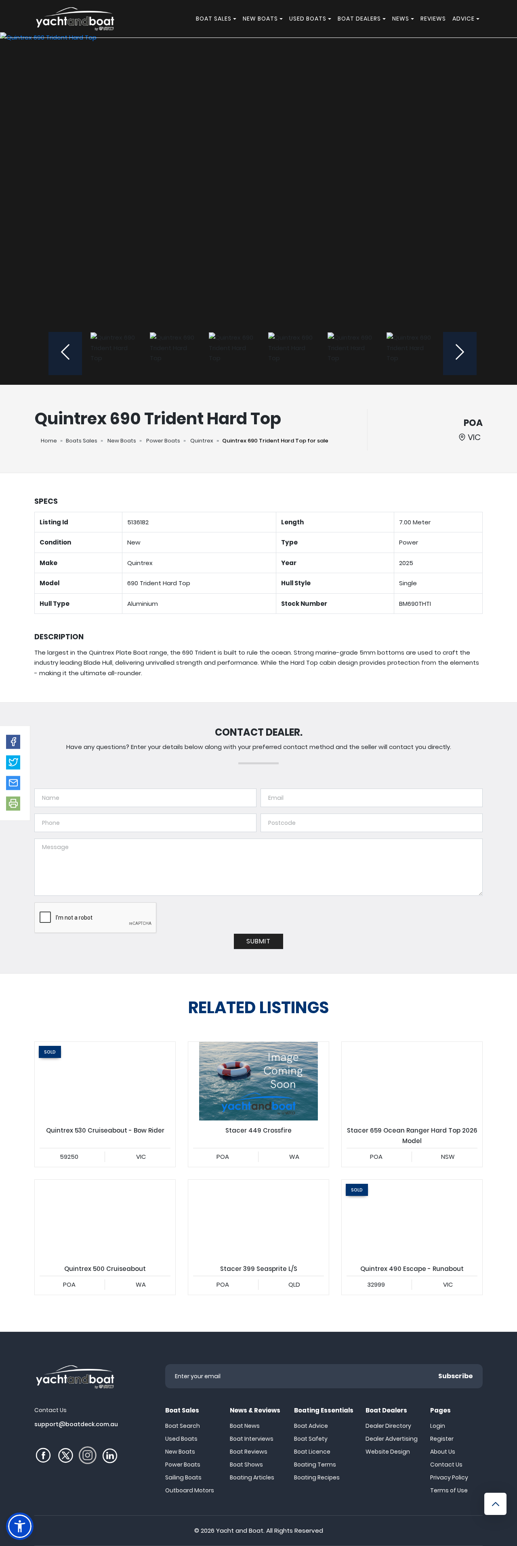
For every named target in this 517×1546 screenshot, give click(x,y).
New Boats (121, 440)
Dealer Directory (388, 1426)
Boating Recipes (317, 1477)
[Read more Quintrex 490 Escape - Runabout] (412, 1219)
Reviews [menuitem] (433, 19)
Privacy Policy (449, 1477)
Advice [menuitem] (463, 19)
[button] (13, 742)
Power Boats (163, 440)
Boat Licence (312, 1452)
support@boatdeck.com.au (76, 1424)
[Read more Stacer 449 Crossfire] (258, 1081)
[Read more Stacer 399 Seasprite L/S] (258, 1219)
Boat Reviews (248, 1452)
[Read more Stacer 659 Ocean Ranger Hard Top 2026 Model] (412, 1081)
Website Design (388, 1452)
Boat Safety (311, 1439)
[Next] (460, 354)
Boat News (245, 1426)
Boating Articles (252, 1477)
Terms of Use (449, 1490)
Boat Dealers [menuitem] (359, 19)
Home (49, 440)
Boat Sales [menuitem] (213, 19)
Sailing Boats (183, 1477)
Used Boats (181, 1439)
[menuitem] (236, 19)
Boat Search (182, 1426)
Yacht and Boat (239, 1530)
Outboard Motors (189, 1490)
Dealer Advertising (392, 1439)
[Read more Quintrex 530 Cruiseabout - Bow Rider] (105, 1081)
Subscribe (455, 1376)
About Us (442, 1452)
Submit (258, 941)
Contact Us (446, 1464)
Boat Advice (311, 1426)
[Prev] (65, 354)
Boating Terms (315, 1464)
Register (442, 1439)
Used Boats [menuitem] (307, 19)
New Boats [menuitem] (260, 19)
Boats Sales (81, 440)
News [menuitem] (400, 19)
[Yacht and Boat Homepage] (74, 19)
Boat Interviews (251, 1439)
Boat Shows (246, 1464)
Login (437, 1426)
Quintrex (201, 440)
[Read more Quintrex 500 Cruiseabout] (105, 1219)
